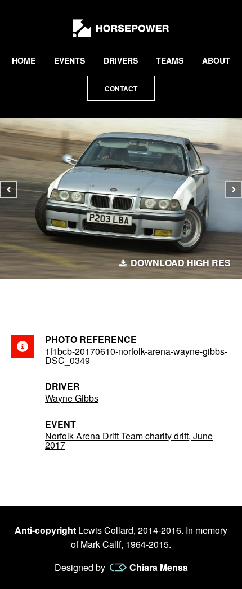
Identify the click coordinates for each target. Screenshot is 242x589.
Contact (121, 88)
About (216, 60)
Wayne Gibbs (71, 398)
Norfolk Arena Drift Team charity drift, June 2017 (129, 440)
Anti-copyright (45, 530)
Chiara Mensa (158, 567)
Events (69, 60)
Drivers (121, 60)
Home (23, 60)
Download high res (181, 262)
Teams (169, 60)
